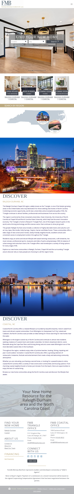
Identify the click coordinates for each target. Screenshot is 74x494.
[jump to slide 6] (35, 70)
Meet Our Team (10, 448)
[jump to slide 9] (39, 70)
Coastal (7, 433)
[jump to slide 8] (37, 70)
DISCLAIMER (37, 491)
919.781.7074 (36, 438)
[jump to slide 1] (28, 70)
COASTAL (13, 99)
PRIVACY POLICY (42, 489)
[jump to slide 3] (31, 70)
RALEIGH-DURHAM (12, 97)
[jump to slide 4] (32, 70)
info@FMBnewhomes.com (36, 443)
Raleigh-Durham (10, 430)
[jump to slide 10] (40, 70)
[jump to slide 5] (33, 70)
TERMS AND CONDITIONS (57, 489)
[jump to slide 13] (44, 70)
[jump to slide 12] (42, 70)
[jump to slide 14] (45, 70)
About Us (8, 446)
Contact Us (8, 444)
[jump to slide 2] (30, 70)
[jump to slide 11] (41, 70)
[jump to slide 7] (36, 70)
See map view (16, 45)
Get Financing (9, 459)
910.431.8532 (60, 438)
